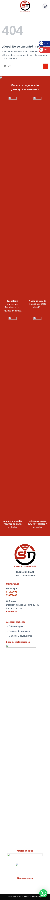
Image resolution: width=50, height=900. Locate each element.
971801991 (11, 592)
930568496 (11, 595)
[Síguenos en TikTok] (31, 884)
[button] (3, 6)
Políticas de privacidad (19, 631)
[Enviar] (45, 66)
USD (44, 50)
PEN (44, 43)
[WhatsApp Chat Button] (43, 893)
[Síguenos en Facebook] (19, 884)
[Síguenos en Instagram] (25, 884)
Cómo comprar (16, 626)
